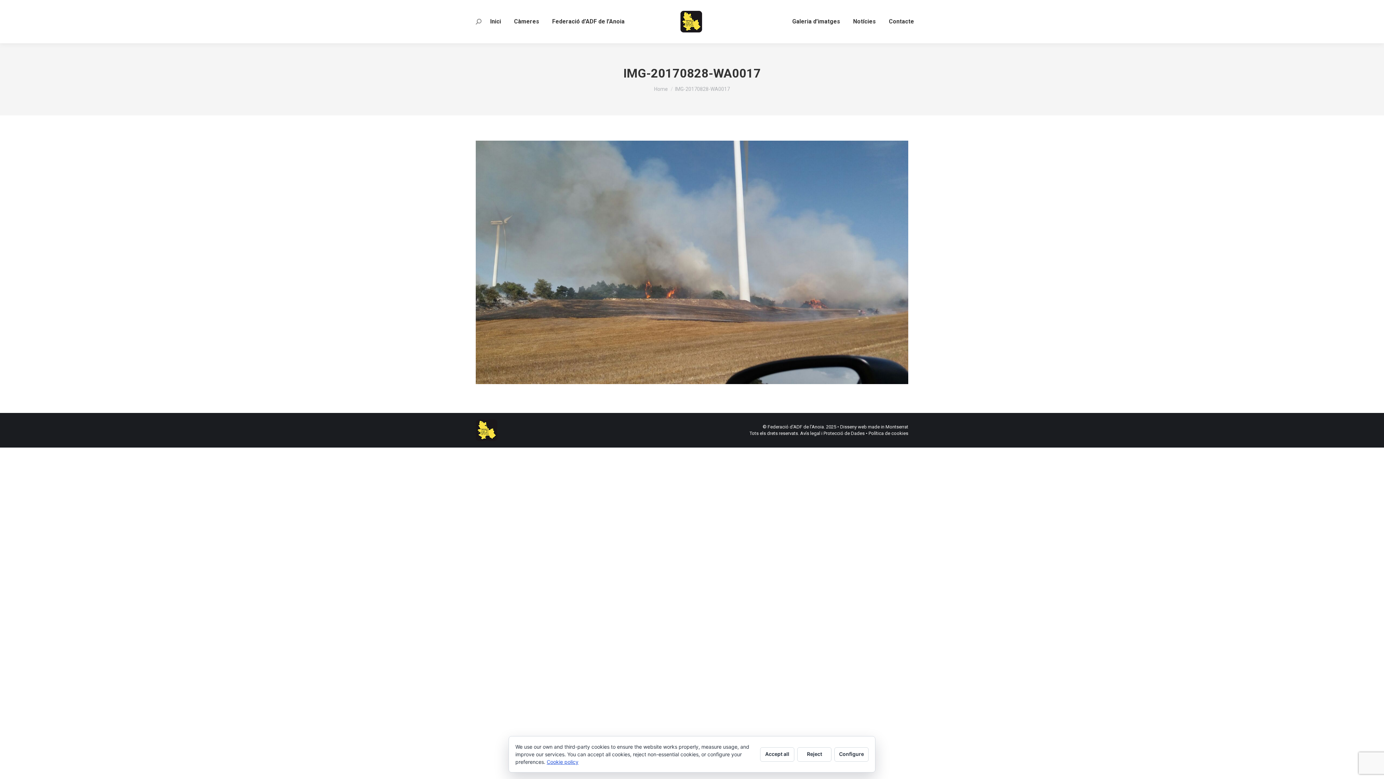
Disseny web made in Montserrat (874, 427)
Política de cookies (888, 433)
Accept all (777, 754)
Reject (814, 754)
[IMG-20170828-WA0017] (692, 262)
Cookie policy (562, 762)
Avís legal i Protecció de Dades (832, 433)
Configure (851, 754)
